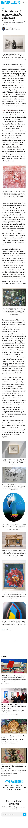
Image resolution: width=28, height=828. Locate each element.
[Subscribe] (24, 814)
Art (3, 8)
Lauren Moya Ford (11, 28)
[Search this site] (23, 2)
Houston (9, 630)
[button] (19, 785)
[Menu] (26, 2)
